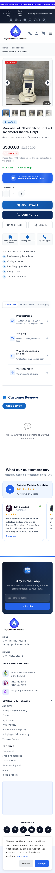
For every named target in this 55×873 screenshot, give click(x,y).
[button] (27, 178)
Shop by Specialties (12, 755)
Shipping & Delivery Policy (15, 734)
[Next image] (48, 83)
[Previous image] (7, 83)
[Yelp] (30, 20)
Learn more (22, 856)
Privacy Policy (9, 724)
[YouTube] (20, 20)
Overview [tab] (11, 304)
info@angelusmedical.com (24, 690)
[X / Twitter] (23, 829)
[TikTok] (39, 20)
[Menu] (50, 33)
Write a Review (14, 406)
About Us (7, 705)
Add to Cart (29, 205)
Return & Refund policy (14, 729)
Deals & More (9, 760)
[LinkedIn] (25, 20)
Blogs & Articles (10, 774)
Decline (26, 863)
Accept (42, 863)
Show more (11, 536)
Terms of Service (10, 739)
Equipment (8, 751)
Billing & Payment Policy (14, 710)
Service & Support (11, 765)
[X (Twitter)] (35, 20)
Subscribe (27, 606)
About (5, 770)
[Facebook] (11, 20)
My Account (8, 720)
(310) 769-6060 (18, 681)
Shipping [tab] (45, 304)
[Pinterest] (44, 20)
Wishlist (16, 225)
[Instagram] (16, 20)
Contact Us (7, 715)
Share (43, 225)
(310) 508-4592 (18, 684)
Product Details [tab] (27, 304)
